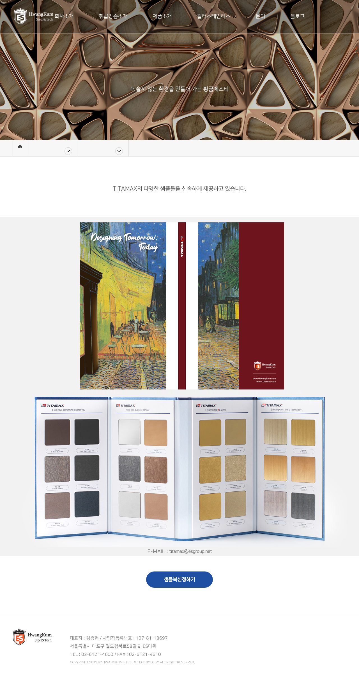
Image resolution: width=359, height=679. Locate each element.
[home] (20, 148)
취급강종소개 (113, 16)
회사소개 (63, 16)
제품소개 (162, 16)
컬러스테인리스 (213, 16)
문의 (260, 16)
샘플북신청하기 (179, 579)
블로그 (297, 16)
